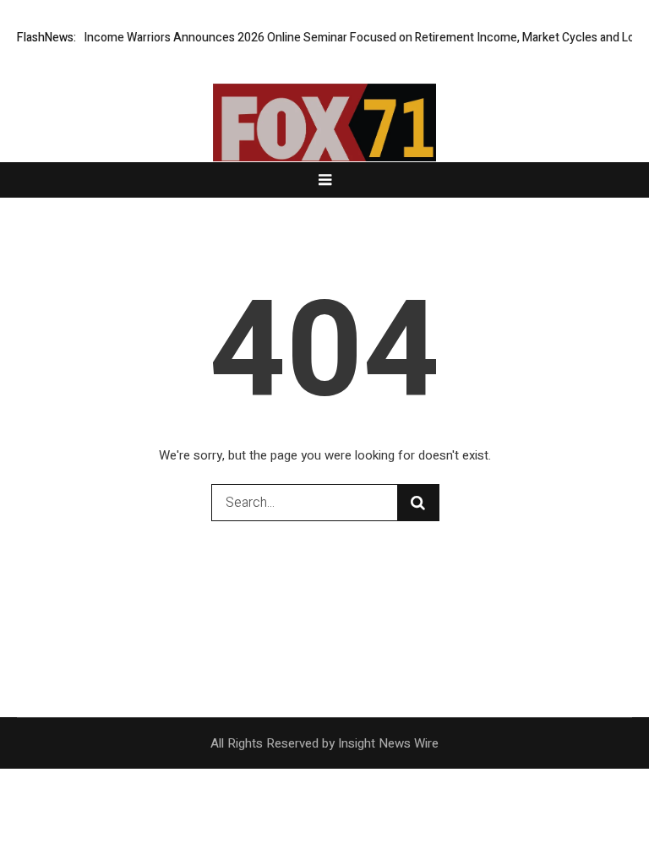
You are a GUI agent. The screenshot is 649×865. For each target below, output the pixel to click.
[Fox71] (324, 149)
